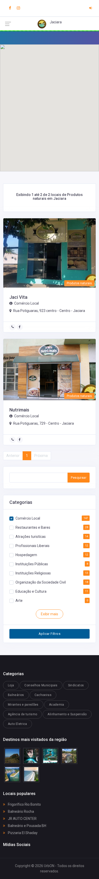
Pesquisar (78, 477)
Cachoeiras (43, 695)
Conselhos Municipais (40, 685)
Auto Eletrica (17, 724)
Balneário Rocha (20, 811)
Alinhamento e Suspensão (67, 714)
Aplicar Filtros (49, 634)
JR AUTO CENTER (22, 819)
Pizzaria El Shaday (22, 833)
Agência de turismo (22, 714)
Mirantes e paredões (23, 704)
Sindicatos (76, 685)
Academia (56, 704)
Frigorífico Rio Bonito (24, 804)
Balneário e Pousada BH (26, 826)
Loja (11, 685)
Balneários (16, 695)
